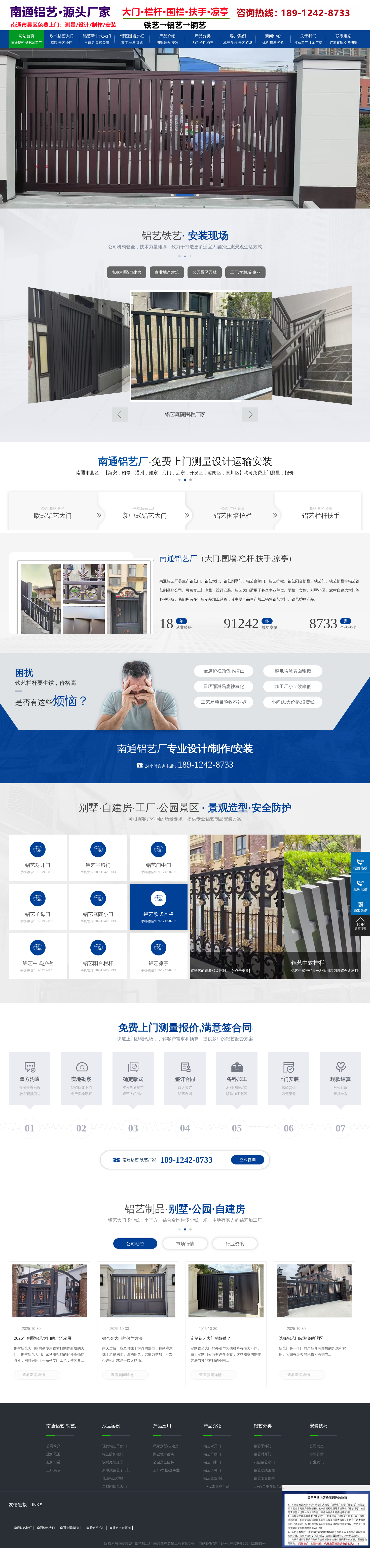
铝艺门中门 (212, 1462)
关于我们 (308, 39)
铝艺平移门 (212, 1454)
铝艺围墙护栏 (132, 39)
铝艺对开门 (212, 1446)
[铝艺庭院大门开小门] (295, 345)
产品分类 (202, 39)
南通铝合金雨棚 (120, 1528)
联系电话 (343, 39)
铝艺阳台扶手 (264, 1478)
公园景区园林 (205, 272)
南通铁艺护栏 (23, 1528)
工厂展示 (53, 1470)
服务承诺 (53, 1462)
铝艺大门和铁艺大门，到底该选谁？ (46, 1338)
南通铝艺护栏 (95, 1528)
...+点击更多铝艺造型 (270, 1486)
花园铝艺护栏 (112, 1478)
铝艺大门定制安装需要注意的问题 (309, 1338)
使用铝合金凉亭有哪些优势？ (128, 1338)
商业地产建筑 (167, 272)
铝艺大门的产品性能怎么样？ (217, 1338)
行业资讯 (235, 1243)
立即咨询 (248, 1160)
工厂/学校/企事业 (245, 272)
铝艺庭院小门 (214, 1478)
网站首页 (26, 39)
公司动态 (135, 1243)
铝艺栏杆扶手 (321, 515)
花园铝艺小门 (264, 1462)
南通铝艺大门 (46, 1528)
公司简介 (53, 1446)
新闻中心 (273, 39)
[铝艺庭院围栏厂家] (75, 345)
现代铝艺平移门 (114, 1446)
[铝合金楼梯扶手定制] (185, 346)
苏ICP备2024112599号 (248, 1543)
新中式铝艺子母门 (116, 1470)
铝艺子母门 (212, 1470)
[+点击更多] (318, 971)
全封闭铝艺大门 (114, 1486)
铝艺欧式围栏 (264, 1470)
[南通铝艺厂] (185, 17)
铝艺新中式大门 (97, 39)
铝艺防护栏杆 (112, 1454)
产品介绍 (167, 39)
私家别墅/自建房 (126, 272)
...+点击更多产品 (216, 1486)
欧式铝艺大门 (62, 39)
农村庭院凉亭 (112, 1462)
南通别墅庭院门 (70, 1528)
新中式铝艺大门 (145, 515)
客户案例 (237, 39)
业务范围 (53, 1454)
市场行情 (185, 1243)
